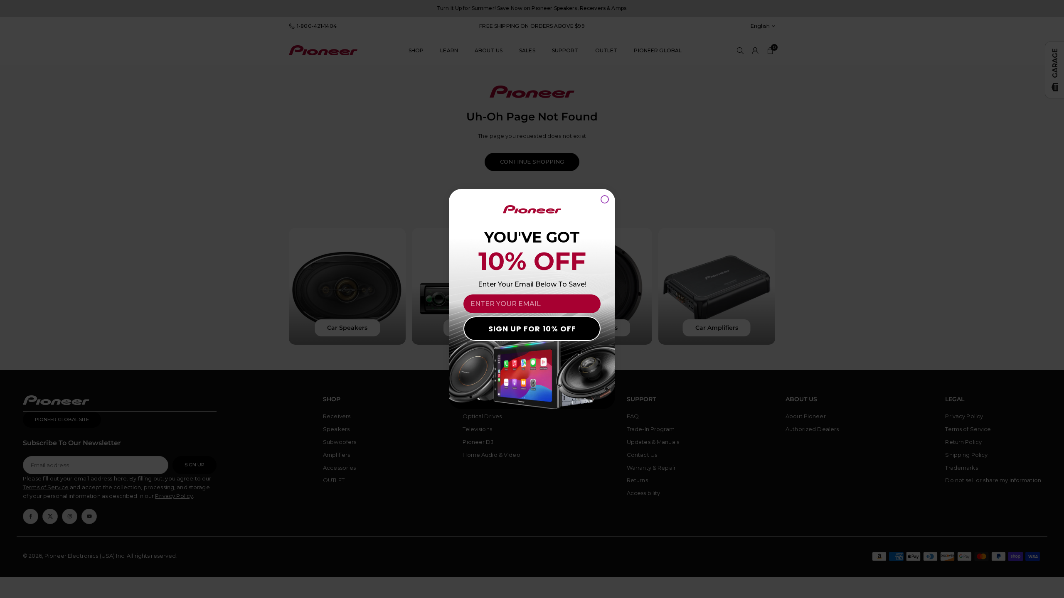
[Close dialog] (604, 199)
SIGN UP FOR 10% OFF (532, 329)
